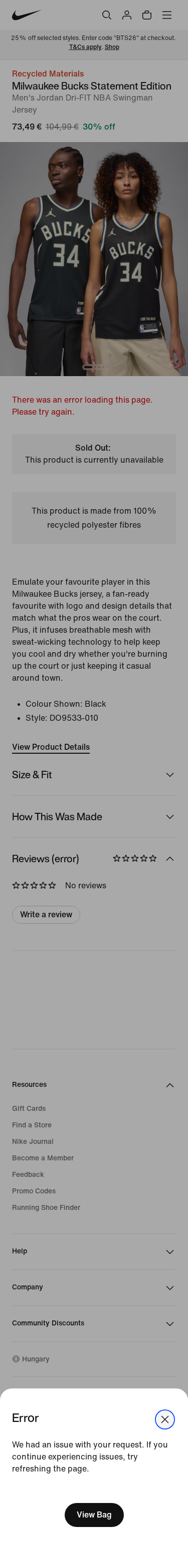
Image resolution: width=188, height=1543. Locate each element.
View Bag (94, 1514)
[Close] (165, 1419)
